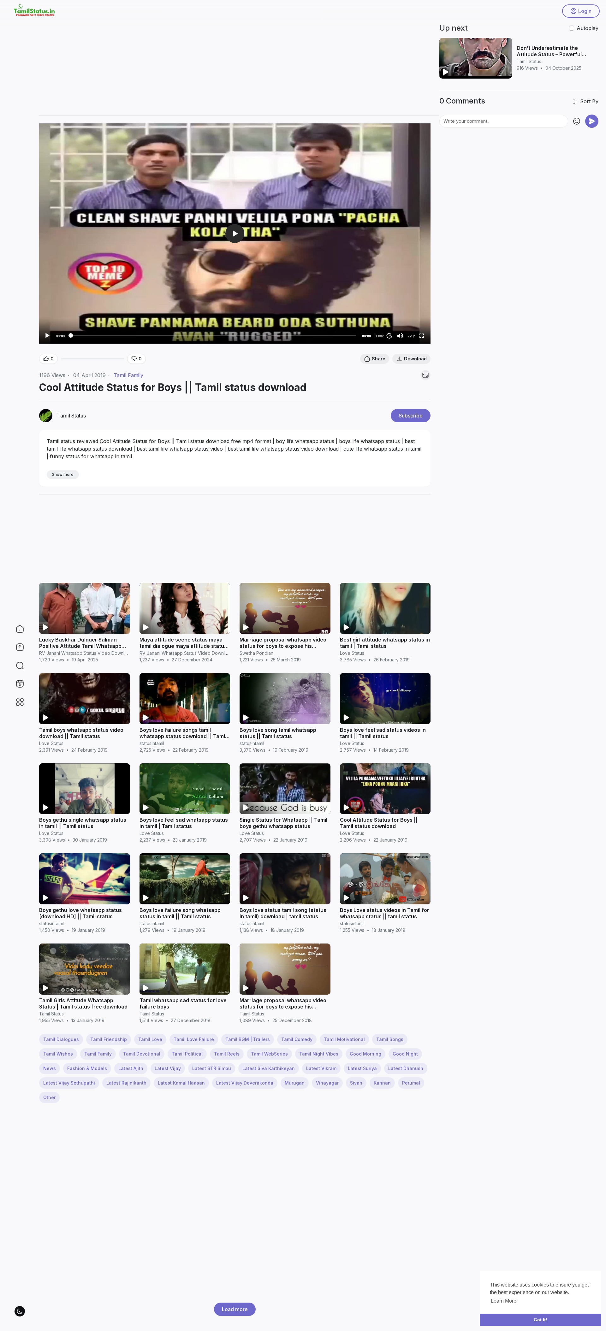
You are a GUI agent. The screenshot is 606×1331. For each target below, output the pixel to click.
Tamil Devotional (141, 1053)
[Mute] (400, 336)
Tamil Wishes (58, 1053)
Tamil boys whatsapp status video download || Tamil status (81, 733)
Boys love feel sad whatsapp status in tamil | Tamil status (184, 823)
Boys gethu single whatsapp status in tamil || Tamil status (82, 823)
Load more (235, 1309)
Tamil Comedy (296, 1039)
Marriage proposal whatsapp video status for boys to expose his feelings (283, 645)
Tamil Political (187, 1053)
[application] (235, 233)
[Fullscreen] (422, 336)
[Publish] (591, 121)
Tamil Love (150, 1039)
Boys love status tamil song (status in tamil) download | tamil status (283, 913)
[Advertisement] (228, 66)
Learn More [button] (503, 1301)
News (49, 1068)
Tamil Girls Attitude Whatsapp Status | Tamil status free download (83, 1003)
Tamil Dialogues (61, 1039)
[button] (16, 665)
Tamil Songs (389, 1039)
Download (415, 358)
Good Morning (365, 1053)
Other (49, 1097)
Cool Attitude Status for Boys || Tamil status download (379, 823)
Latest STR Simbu (211, 1068)
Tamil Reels (227, 1053)
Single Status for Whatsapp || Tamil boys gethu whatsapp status (283, 823)
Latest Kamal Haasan (181, 1083)
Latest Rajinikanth (126, 1083)
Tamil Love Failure (194, 1039)
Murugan (295, 1083)
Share (378, 358)
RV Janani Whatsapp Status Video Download (86, 653)
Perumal (411, 1083)
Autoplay (587, 28)
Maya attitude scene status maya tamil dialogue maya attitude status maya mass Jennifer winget (183, 645)
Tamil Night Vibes (318, 1053)
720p (411, 336)
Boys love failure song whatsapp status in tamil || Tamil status (180, 913)
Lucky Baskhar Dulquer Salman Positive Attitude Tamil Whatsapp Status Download (80, 645)
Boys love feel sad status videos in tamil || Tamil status (383, 733)
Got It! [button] (540, 1319)
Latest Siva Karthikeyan (268, 1068)
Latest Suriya (362, 1068)
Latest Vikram (321, 1068)
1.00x (379, 336)
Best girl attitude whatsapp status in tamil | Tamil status (385, 642)
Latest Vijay (168, 1068)
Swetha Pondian (256, 653)
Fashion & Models (87, 1068)
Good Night (405, 1053)
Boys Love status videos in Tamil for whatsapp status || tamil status (384, 913)
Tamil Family (128, 375)
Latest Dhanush (405, 1068)
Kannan (382, 1083)
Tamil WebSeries (269, 1053)
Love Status (352, 653)
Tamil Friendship (108, 1039)
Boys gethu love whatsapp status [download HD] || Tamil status (80, 913)
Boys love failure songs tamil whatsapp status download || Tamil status (183, 736)
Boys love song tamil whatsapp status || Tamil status (278, 733)
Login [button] (584, 11)
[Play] (47, 336)
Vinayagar (327, 1083)
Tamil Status (71, 415)
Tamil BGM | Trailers (247, 1039)
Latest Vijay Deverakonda (244, 1083)
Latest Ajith (130, 1068)
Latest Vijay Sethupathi (69, 1083)
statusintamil (152, 743)
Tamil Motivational (344, 1039)
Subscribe (411, 415)
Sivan (356, 1083)
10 (389, 335)
